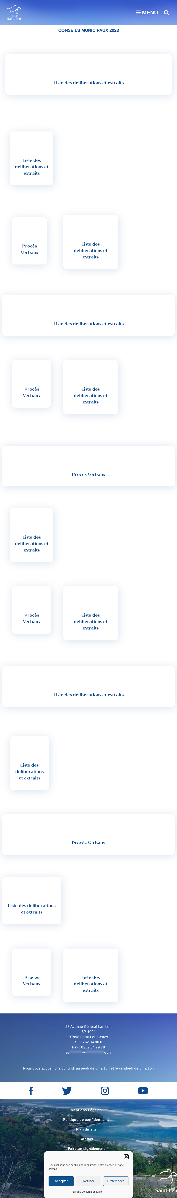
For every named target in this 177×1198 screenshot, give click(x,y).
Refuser (88, 1181)
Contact (86, 1139)
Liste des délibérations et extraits (89, 83)
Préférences (116, 1181)
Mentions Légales (86, 1110)
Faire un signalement (86, 1149)
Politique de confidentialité (86, 1191)
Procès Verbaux (29, 249)
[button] (126, 1157)
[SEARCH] (166, 12)
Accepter (61, 1181)
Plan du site (86, 1129)
